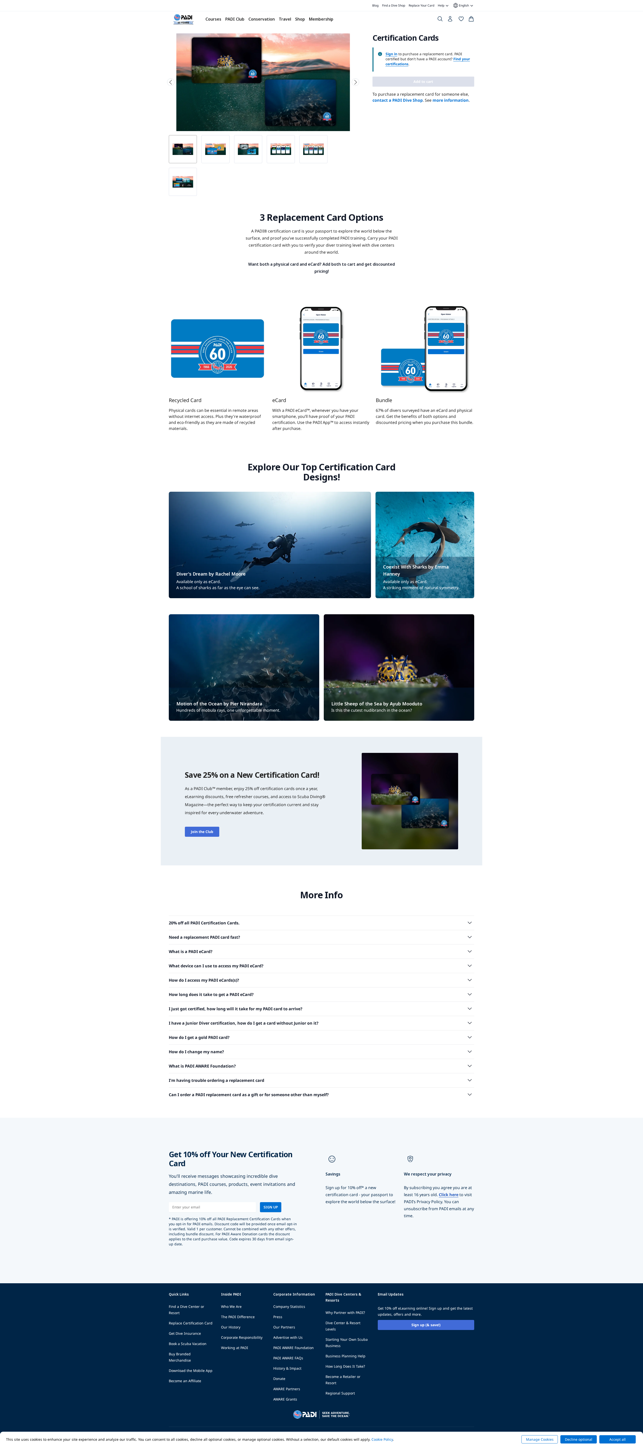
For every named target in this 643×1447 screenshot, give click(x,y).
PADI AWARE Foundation (293, 1347)
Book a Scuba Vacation (187, 1343)
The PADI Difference (238, 1316)
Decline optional (578, 1439)
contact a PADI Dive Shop (397, 100)
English (461, 6)
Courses (213, 19)
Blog (375, 5)
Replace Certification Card (190, 1323)
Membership (321, 19)
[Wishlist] (461, 20)
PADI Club (234, 19)
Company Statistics (289, 1306)
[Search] (440, 20)
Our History (230, 1327)
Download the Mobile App (190, 1370)
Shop (300, 19)
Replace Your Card (421, 5)
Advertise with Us (288, 1337)
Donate (279, 1378)
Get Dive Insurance (185, 1333)
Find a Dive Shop (393, 5)
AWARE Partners (286, 1388)
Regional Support (340, 1393)
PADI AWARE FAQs (288, 1358)
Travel (285, 19)
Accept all (617, 1439)
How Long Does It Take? (345, 1366)
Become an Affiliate (185, 1380)
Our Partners (284, 1327)
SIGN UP (270, 1207)
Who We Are (231, 1306)
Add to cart (423, 81)
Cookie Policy (382, 1439)
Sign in (391, 53)
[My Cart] (471, 20)
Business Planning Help (345, 1356)
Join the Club (202, 831)
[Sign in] (450, 20)
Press (277, 1316)
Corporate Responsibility (241, 1337)
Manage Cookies (540, 1439)
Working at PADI (234, 1347)
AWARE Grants (285, 1399)
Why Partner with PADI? (345, 1312)
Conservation (261, 19)
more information (451, 100)
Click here (448, 1194)
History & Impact (287, 1368)
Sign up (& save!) (426, 1324)
